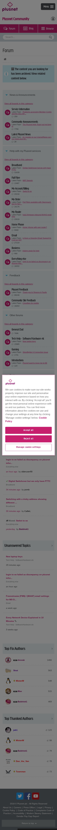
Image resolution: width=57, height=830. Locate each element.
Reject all (28, 439)
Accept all (28, 430)
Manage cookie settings (28, 447)
